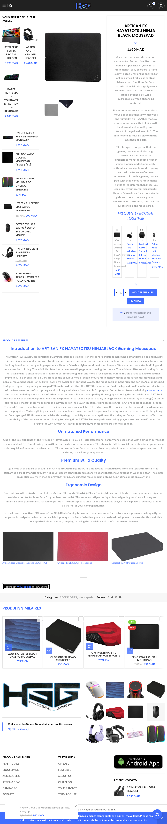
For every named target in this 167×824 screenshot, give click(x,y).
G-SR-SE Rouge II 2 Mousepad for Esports (104, 654)
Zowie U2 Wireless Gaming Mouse (131, 251)
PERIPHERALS (10, 763)
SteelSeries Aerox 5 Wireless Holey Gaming (27, 277)
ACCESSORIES (68, 597)
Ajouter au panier (143, 292)
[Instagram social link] (116, 597)
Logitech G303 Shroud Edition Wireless (144, 251)
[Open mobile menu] (4, 5)
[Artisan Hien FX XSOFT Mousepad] (82, 546)
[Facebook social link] (108, 597)
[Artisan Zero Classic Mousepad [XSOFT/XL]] (7, 162)
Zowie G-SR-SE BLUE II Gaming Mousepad (22, 655)
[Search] (11, 5)
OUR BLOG (65, 782)
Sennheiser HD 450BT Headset (141, 789)
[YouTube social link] (120, 597)
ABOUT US (65, 775)
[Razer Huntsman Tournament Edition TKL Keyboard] (11, 76)
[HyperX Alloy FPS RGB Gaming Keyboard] (7, 139)
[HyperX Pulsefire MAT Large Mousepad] (7, 209)
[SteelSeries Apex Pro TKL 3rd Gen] (11, 34)
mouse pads (154, 390)
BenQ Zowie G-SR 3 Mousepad (144, 658)
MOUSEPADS (10, 769)
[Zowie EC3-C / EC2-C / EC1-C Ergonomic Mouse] (7, 232)
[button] (8, 647)
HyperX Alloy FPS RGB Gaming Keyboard (26, 136)
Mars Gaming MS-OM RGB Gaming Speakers (24, 184)
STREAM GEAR (11, 782)
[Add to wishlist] (135, 284)
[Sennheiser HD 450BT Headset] (119, 792)
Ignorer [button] (162, 818)
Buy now (135, 301)
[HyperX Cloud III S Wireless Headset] (7, 257)
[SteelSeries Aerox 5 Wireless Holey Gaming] (7, 280)
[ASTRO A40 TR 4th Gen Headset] (30, 34)
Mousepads (24, 586)
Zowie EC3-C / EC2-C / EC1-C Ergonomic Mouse (25, 229)
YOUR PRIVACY (67, 788)
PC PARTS (8, 794)
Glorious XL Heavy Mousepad (63, 658)
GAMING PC (9, 788)
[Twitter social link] (112, 597)
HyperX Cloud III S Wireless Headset (26, 252)
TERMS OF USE (67, 794)
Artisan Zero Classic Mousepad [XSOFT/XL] (24, 159)
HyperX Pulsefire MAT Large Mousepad (27, 206)
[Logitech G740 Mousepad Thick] (137, 546)
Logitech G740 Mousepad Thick (128, 562)
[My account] (161, 5)
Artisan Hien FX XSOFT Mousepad (74, 562)
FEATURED (64, 769)
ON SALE (63, 763)
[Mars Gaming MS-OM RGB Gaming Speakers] (7, 186)
